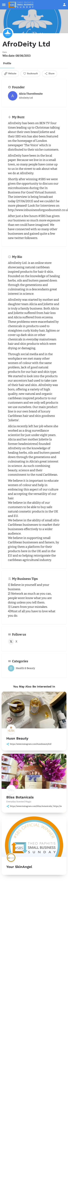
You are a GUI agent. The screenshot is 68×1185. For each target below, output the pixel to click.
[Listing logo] (7, 33)
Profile (7, 63)
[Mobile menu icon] (4, 5)
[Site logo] (21, 5)
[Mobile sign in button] (64, 5)
